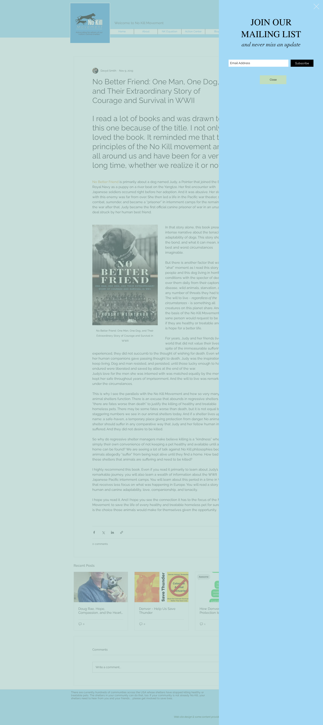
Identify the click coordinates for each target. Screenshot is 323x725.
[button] (316, 6)
